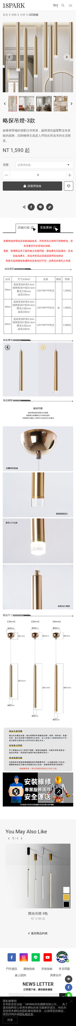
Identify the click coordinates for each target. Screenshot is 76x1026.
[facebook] (68, 987)
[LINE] (36, 957)
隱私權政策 (26, 1014)
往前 (8, 838)
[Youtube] (48, 957)
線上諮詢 (20, 975)
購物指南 (29, 968)
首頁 (5, 14)
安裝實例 (46, 227)
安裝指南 (46, 968)
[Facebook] (12, 957)
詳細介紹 (24, 227)
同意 (10, 1020)
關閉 (71, 1001)
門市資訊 (11, 968)
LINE (40, 207)
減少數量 (6, 175)
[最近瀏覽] (68, 979)
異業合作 (55, 975)
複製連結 (49, 207)
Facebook (31, 207)
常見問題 (64, 968)
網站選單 (70, 5)
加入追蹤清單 (68, 186)
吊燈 (22, 14)
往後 (21, 838)
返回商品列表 (39, 933)
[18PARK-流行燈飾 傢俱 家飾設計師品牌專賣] (14, 5)
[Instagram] (24, 957)
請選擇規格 (24, 164)
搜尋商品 (63, 5)
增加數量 (69, 175)
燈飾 (14, 14)
